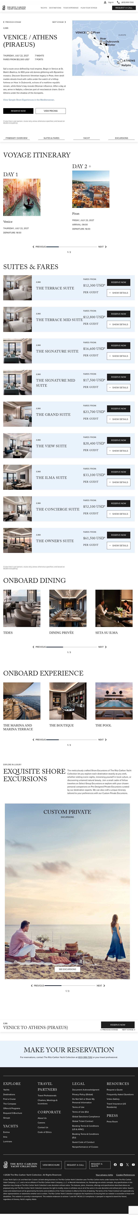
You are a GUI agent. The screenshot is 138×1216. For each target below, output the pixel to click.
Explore (12, 1084)
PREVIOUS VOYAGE (13, 22)
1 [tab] (52, 739)
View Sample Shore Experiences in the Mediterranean (28, 99)
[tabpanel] (34, 204)
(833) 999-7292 (85, 1057)
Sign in (110, 2)
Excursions (121, 138)
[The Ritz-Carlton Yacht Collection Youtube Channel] (133, 1165)
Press (112, 1116)
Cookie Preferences (125, 1174)
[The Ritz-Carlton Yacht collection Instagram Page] (121, 1165)
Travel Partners (47, 1087)
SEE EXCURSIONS (67, 969)
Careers (41, 1122)
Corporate (49, 1113)
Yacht (86, 138)
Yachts (10, 1127)
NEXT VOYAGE (58, 22)
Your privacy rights (104, 1175)
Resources (118, 1084)
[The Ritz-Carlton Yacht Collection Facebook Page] (115, 1165)
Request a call (123, 7)
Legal (78, 1084)
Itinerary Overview (16, 138)
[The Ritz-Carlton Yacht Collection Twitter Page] (127, 1165)
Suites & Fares (51, 138)
